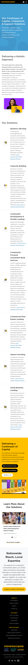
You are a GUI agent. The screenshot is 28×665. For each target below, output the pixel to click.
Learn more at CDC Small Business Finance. (16, 157)
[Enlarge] (24, 481)
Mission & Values (14, 603)
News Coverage (14, 615)
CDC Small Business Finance (13, 635)
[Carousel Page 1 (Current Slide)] (12, 537)
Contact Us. (21, 657)
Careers (14, 606)
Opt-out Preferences (13, 657)
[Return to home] (8, 2)
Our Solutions (14, 600)
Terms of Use (14, 656)
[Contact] (23, 2)
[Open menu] (26, 2)
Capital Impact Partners (13, 632)
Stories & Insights (14, 623)
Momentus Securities (13, 638)
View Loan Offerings (10, 470)
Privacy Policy (8, 656)
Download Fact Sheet (10, 466)
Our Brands (14, 630)
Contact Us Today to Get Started (14, 589)
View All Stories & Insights (13, 542)
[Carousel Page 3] (15, 537)
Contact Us (6, 475)
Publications (14, 620)
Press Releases (14, 618)
